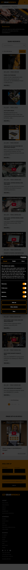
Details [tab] (14, 261)
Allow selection (14, 307)
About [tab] (22, 261)
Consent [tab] (5, 261)
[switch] (24, 288)
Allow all (14, 302)
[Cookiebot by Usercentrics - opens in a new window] (20, 257)
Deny (14, 311)
